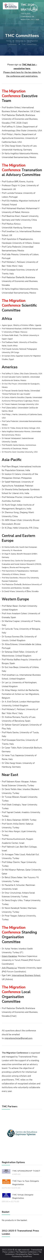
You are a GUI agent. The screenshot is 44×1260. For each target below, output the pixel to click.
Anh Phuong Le (9, 967)
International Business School (26, 975)
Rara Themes (33, 1254)
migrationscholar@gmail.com (18, 1038)
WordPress (27, 1256)
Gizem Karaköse (9, 956)
